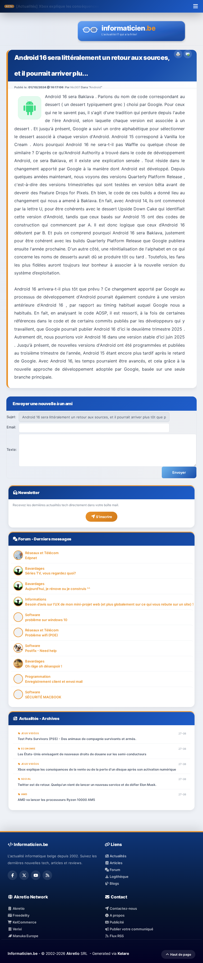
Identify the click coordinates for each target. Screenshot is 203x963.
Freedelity (20, 915)
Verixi (17, 929)
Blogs (114, 883)
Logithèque (118, 876)
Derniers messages (52, 538)
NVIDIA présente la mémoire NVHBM (72, 6)
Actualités (29, 718)
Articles (115, 863)
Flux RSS (116, 936)
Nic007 (75, 87)
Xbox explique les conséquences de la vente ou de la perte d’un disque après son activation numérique (97, 769)
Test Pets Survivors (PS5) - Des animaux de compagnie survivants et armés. (77, 739)
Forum (24, 538)
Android (95, 87)
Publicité (116, 922)
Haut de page (180, 954)
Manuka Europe (25, 936)
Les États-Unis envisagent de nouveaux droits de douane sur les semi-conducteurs (82, 754)
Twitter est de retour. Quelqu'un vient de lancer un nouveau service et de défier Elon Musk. (87, 785)
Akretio (18, 908)
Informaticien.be (23, 953)
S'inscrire (103, 517)
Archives (50, 718)
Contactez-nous (123, 908)
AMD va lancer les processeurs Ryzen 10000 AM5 (56, 800)
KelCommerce (24, 922)
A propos (116, 915)
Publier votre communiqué (131, 929)
